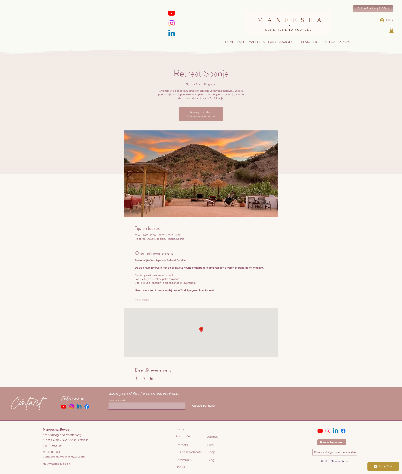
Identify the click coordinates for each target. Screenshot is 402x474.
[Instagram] (172, 23)
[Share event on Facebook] (136, 378)
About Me (182, 436)
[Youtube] (172, 13)
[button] (391, 30)
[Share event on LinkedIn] (151, 378)
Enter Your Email (117, 400)
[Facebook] (87, 407)
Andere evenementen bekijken (201, 116)
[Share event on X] (144, 378)
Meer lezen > (142, 299)
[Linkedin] (172, 34)
